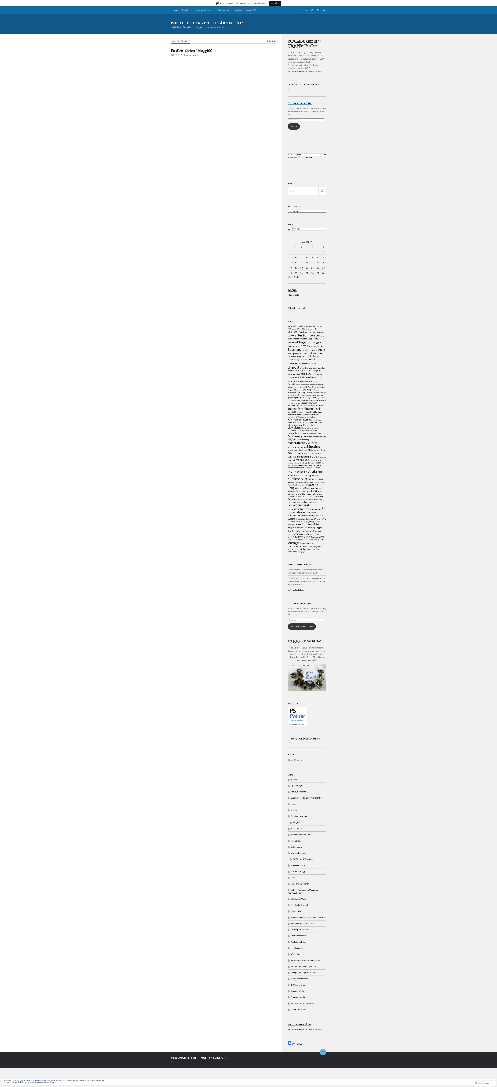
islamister (292, 405)
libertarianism (313, 428)
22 (318, 267)
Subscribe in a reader (297, 308)
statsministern (303, 512)
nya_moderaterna (302, 456)
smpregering (302, 502)
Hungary (300, 400)
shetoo (298, 497)
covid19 (317, 356)
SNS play (294, 810)
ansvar (322, 332)
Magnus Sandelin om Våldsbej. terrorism (308, 917)
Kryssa (312, 420)
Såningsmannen (314, 522)
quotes (291, 482)
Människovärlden (298, 865)
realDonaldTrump (311, 482)
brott (304, 346)
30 (323, 273)
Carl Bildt (307, 350)
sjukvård (304, 497)
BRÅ (309, 346)
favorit (309, 382)
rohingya (319, 488)
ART (289, 336)
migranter (310, 437)
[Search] (323, 10)
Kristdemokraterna (299, 419)
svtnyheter (299, 522)
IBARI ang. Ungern (299, 985)
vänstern (310, 543)
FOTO (314, 390)
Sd (313, 493)
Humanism (292, 400)
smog (294, 502)
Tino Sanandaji (297, 840)
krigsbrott (302, 417)
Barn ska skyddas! (296, 338)
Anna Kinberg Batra (313, 332)
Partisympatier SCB (299, 791)
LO (298, 430)
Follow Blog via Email (300, 103)
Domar (302, 368)
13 (307, 262)
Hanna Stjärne (308, 398)
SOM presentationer (300, 883)
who (314, 547)
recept (299, 485)
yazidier (319, 547)
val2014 (292, 536)
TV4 (293, 531)
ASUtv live (295, 954)
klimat (320, 412)
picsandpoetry (294, 468)
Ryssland (291, 491)
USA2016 (312, 534)
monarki (304, 447)
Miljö (324, 437)
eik (305, 368)
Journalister (296, 409)
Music (306, 450)
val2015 (299, 537)
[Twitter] (312, 10)
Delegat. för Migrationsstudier (304, 972)
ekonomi (315, 368)
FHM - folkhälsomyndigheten (307, 385)
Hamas (299, 397)
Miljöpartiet (294, 439)
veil (295, 540)
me (299, 433)
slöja (320, 500)
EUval (296, 377)
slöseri (290, 502)
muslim (315, 450)
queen (314, 479)
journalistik (313, 409)
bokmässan (296, 346)
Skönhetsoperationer (311, 499)
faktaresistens (301, 382)
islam (305, 403)
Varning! (291, 540)
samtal (309, 494)
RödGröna (316, 491)
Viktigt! (293, 543)
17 (290, 267)
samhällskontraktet (297, 494)
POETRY (292, 471)
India (324, 400)
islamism (313, 402)
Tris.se (293, 804)
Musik (310, 450)
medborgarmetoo (315, 433)
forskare (298, 390)
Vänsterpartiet (295, 546)
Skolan (291, 499)
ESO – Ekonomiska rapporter (303, 966)
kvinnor (290, 425)
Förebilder (316, 393)
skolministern (299, 499)
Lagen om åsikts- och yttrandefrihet (306, 797)
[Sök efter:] (307, 191)
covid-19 (310, 356)
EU (308, 373)
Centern (320, 349)
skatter (319, 496)
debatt (312, 359)
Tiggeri (291, 527)
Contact (238, 10)
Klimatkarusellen (298, 1009)
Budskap (294, 349)
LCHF (308, 425)
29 (318, 273)
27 (307, 273)
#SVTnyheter (292, 329)
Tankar (291, 524)
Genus (300, 395)
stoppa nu (315, 512)
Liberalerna (294, 427)
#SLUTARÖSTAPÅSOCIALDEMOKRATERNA (305, 326)
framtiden (291, 393)
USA (307, 534)
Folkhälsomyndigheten (316, 387)
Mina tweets (293, 295)
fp (318, 390)
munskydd (299, 450)
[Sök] (322, 191)
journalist (320, 405)
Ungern (295, 533)
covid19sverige (293, 360)
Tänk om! (299, 531)
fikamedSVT (321, 384)
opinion (296, 463)
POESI (319, 468)
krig (297, 416)
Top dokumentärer (299, 816)
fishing (296, 387)
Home (175, 10)
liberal (313, 425)
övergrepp (301, 552)
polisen (301, 471)
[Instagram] (318, 10)
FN (306, 387)
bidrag (319, 339)
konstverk (310, 414)
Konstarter (303, 414)
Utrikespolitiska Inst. (300, 929)
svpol (317, 518)
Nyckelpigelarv (316, 457)
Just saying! (303, 412)
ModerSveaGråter (294, 447)
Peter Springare (304, 465)
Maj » (296, 277)
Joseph (313, 406)
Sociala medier (312, 502)
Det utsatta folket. (296, 590)
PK (304, 468)
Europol (291, 378)
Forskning (307, 389)
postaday (305, 475)
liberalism (305, 428)
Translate (308, 157)
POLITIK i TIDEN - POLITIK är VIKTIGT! (207, 23)
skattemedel (312, 497)
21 (312, 267)
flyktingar (302, 387)
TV (289, 530)
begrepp (313, 338)
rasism (300, 482)
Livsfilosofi (292, 430)
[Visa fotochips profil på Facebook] (289, 760)
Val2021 (315, 537)
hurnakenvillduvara (310, 400)
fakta (291, 381)
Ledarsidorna (296, 847)
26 (301, 273)
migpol (302, 436)
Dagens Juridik (297, 991)
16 (323, 262)
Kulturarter (306, 422)
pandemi (318, 463)
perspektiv (295, 465)
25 (296, 273)
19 (301, 267)
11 (296, 262)
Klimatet (291, 414)
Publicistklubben (298, 942)
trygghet (319, 528)
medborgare (305, 433)
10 (290, 262)
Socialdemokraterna (298, 509)
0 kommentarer (191, 55)
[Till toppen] (323, 1052)
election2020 (293, 371)
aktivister (307, 329)
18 (296, 267)
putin (310, 479)
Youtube (290, 549)
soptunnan (313, 509)
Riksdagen (310, 488)
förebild (310, 393)
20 (307, 267)
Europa (318, 374)
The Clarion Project (299, 905)
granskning (292, 398)
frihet (298, 392)
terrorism (300, 524)
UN (289, 534)
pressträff (315, 475)
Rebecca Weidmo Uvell (301, 834)
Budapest (320, 346)
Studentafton (292, 515)
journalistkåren (293, 412)
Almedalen (303, 332)
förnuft (323, 393)
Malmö (301, 430)
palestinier (310, 463)
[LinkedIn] (306, 10)
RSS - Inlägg (297, 1044)
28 (312, 273)
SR (323, 508)
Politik (310, 471)
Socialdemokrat (298, 505)
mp (318, 446)
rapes (296, 482)
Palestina (302, 463)
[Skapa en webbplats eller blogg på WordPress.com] (172, 1063)
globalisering (319, 395)
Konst (297, 414)
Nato (306, 454)
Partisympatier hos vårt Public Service (304, 71)
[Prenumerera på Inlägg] (289, 1044)
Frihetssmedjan (297, 948)
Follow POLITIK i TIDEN (302, 626)
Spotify (319, 509)
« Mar (290, 277)
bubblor (313, 346)
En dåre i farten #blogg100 (191, 51)
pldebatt (309, 468)
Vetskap (320, 539)
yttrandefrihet (300, 549)
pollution (290, 475)
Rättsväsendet (303, 491)
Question (320, 479)
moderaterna (296, 442)
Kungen (320, 422)
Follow (294, 126)
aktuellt (314, 329)
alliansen (293, 331)
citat (305, 354)
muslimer (321, 450)
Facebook (318, 378)
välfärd (302, 544)
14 (312, 262)
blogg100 (304, 342)
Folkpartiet (291, 390)
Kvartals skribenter (299, 978)
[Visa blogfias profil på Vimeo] (301, 760)
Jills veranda (306, 406)
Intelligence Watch (299, 899)
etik (303, 373)
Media (292, 436)
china (301, 354)
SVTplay (306, 522)
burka (302, 350)
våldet (310, 547)
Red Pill (304, 485)
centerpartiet (293, 353)
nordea (290, 457)
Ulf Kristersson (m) (317, 531)
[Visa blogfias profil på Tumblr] (304, 760)
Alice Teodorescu (298, 828)
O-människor (301, 459)
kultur (299, 422)
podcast (314, 468)
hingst (318, 398)
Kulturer (313, 422)
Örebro (317, 549)
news (320, 453)
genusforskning (309, 395)
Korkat (317, 414)
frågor (304, 392)
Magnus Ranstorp (298, 853)
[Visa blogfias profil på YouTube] (298, 760)
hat (314, 398)
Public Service (223, 10)
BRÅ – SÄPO (296, 911)
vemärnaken (302, 539)
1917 (298, 329)
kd (316, 412)
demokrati (295, 363)
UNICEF (302, 534)
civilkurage (315, 353)
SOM (293, 877)
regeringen (313, 484)
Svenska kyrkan (318, 515)
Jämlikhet (311, 412)
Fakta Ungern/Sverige (203, 10)
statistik (291, 513)
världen (305, 547)
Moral (311, 446)
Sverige (291, 518)
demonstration (309, 364)
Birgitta (185, 10)
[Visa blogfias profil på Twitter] (292, 760)
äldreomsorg (292, 552)
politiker (320, 471)
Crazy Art (303, 360)
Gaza (295, 395)
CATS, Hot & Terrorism (303, 859)
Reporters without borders (302, 1003)
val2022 (322, 537)
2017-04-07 (176, 55)
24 (290, 273)
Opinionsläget (297, 785)
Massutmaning (292, 433)
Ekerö (309, 368)
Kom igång (275, 3)
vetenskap (312, 540)
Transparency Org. (299, 997)
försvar (290, 395)
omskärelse (320, 460)
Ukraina (306, 531)
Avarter (296, 335)
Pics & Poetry (315, 465)
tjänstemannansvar (302, 528)
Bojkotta (290, 346)
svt (323, 518)
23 (323, 267)
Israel (299, 405)
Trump (312, 527)
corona (291, 356)
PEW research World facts (302, 923)
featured (315, 382)
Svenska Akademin (306, 515)
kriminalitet (311, 417)
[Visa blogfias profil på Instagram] (295, 760)
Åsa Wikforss (310, 549)
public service (298, 479)
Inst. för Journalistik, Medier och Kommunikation (303, 891)
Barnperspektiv (313, 335)
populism (296, 475)
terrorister (313, 524)
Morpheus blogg (298, 871)
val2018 (308, 537)
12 (301, 262)
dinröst (293, 367)
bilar (323, 339)
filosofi (290, 387)
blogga (316, 342)
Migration (318, 437)
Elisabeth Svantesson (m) (308, 371)
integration (291, 403)
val (318, 534)
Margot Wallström (310, 431)
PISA (301, 468)
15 (318, 262)
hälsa (320, 400)
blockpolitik (292, 343)
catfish (313, 350)
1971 (302, 329)
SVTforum (291, 522)
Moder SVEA (251, 10)
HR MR (323, 398)
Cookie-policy (51, 1082)
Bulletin (294, 779)
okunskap (312, 460)
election (322, 368)
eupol (312, 374)
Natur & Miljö (312, 454)
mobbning (305, 440)
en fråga (296, 374)
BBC (306, 339)
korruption (291, 417)
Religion (293, 488)
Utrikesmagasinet (298, 935)
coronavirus (299, 356)
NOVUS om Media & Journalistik (305, 960)
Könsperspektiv (299, 425)
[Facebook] (300, 10)
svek (298, 515)
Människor (296, 453)
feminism (292, 384)
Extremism (307, 377)
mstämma (291, 450)
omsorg (290, 463)
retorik (301, 488)
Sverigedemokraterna (304, 519)
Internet (299, 403)
